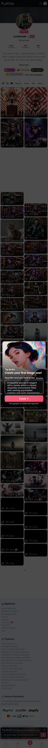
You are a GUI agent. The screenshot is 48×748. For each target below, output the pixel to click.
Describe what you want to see (20, 378)
